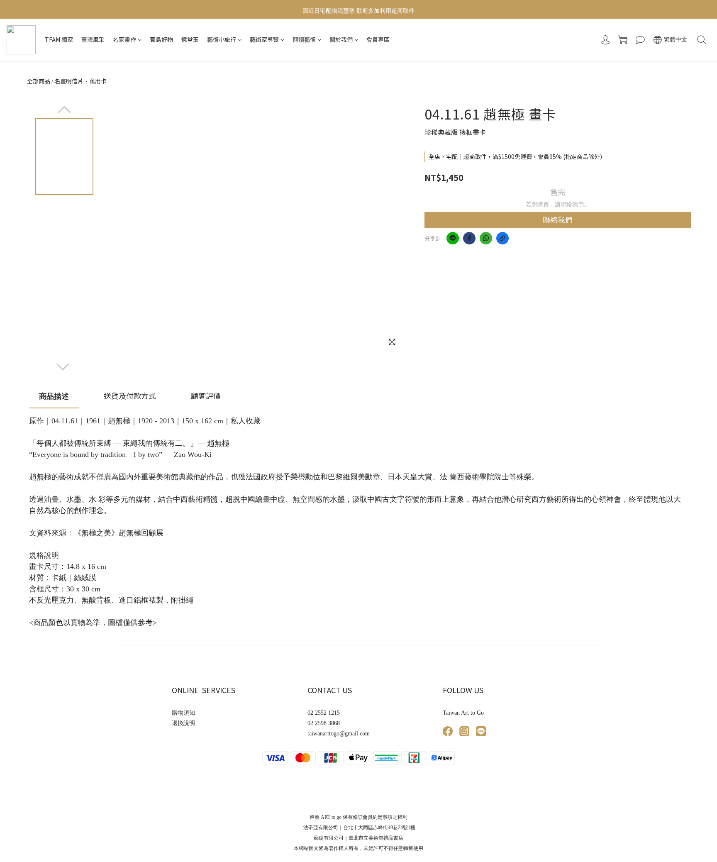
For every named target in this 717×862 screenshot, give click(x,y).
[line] (452, 238)
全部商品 (38, 81)
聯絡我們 (558, 219)
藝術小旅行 (221, 39)
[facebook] (469, 238)
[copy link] (502, 238)
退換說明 (183, 723)
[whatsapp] (486, 238)
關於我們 (341, 39)
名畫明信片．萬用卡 (80, 81)
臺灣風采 (93, 39)
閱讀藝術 (304, 39)
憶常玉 (190, 39)
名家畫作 (124, 39)
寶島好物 (161, 39)
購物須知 (183, 713)
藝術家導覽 (264, 39)
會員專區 (378, 39)
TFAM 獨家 (59, 39)
